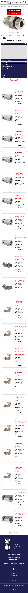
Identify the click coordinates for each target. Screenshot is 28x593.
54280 (23, 495)
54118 (22, 425)
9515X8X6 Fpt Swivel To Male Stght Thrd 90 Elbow (20, 375)
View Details (21, 103)
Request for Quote (14, 10)
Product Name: (18, 89)
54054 (23, 283)
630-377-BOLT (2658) (14, 554)
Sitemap (14, 580)
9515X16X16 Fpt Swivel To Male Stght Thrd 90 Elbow (20, 470)
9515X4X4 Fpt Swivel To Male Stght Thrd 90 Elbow (20, 351)
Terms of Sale (14, 573)
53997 (22, 240)
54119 (22, 449)
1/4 (2, 48)
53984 (22, 115)
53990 (23, 156)
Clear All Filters (14, 80)
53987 (22, 135)
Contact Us (14, 13)
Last (19, 532)
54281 (22, 516)
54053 (23, 261)
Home (2, 6)
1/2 (2, 52)
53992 (22, 177)
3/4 (2, 55)
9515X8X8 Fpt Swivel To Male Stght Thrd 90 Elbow (20, 399)
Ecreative (17, 589)
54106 (22, 307)
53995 (22, 219)
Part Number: (18, 94)
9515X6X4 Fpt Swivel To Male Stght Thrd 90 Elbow (20, 304)
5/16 (2, 49)
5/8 (2, 54)
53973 (22, 94)
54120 (22, 473)
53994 (22, 198)
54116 (22, 378)
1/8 (2, 45)
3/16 (2, 46)
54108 (22, 330)
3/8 (2, 51)
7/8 (2, 57)
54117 (22, 401)
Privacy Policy (14, 578)
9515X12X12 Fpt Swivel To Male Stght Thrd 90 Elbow (20, 446)
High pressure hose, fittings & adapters (12, 6)
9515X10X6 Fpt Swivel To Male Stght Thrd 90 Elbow (20, 328)
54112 (22, 354)
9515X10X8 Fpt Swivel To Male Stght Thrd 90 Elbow (20, 423)
